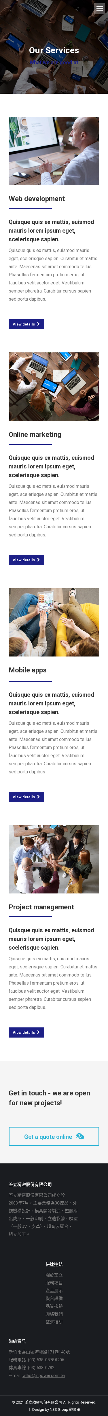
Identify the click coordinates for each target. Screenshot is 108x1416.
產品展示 (54, 1290)
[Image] (54, 151)
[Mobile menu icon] (99, 8)
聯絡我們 (54, 1314)
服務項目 (54, 1283)
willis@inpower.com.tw (43, 1375)
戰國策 (74, 1409)
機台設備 (54, 1298)
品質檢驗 (54, 1306)
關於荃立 (54, 1275)
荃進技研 (54, 1322)
